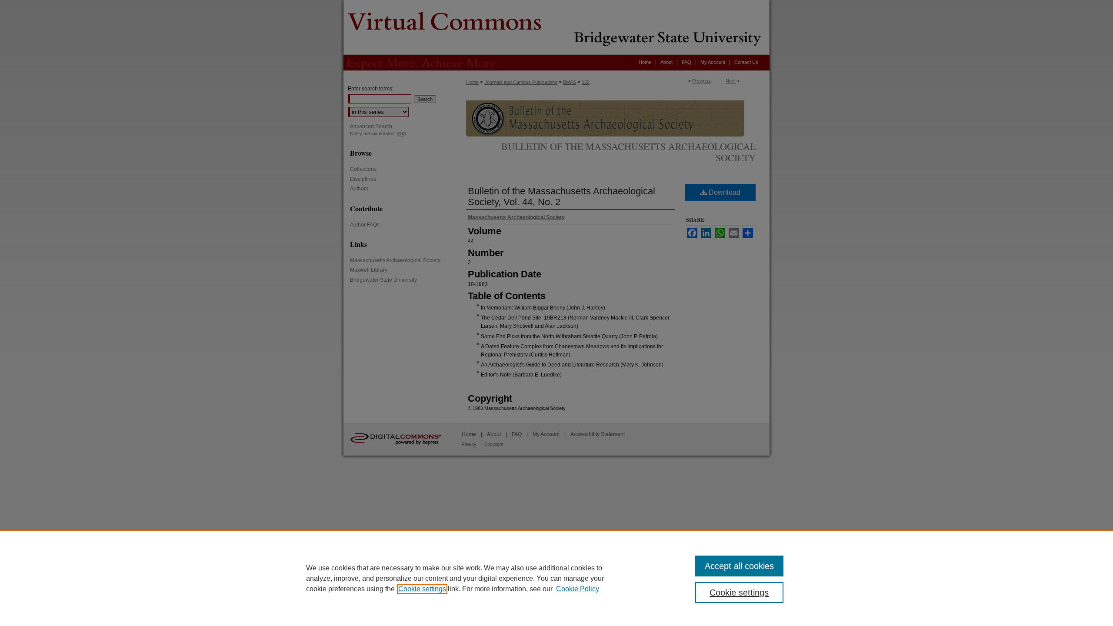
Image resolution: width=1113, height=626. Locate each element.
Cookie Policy (577, 589)
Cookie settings (422, 589)
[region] (556, 578)
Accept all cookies (739, 566)
